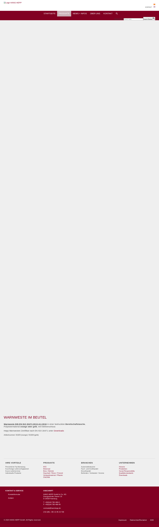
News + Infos (80, 13)
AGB (152, 520)
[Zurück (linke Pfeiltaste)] (155, 462)
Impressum (123, 520)
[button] (117, 14)
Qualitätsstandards (126, 473)
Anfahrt (11, 498)
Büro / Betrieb (48, 471)
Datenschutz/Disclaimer (138, 520)
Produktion (123, 469)
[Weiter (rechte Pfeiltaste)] (156, 462)
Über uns (95, 13)
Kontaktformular (14, 494)
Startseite (49, 13)
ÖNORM (46, 477)
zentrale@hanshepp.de (52, 508)
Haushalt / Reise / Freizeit (53, 473)
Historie (122, 467)
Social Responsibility (127, 471)
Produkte (64, 13)
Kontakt (107, 13)
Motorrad (46, 469)
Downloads (59, 431)
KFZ (45, 467)
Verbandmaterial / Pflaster (53, 475)
